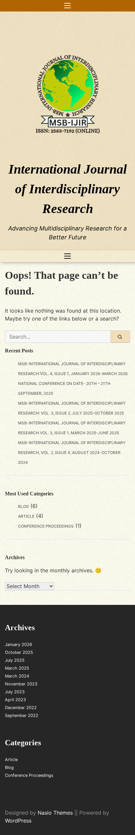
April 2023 (15, 699)
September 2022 (21, 715)
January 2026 (18, 644)
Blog (23, 506)
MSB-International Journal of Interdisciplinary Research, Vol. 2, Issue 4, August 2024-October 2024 (71, 452)
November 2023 (21, 683)
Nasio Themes (56, 812)
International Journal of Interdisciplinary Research (68, 189)
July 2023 (15, 691)
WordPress (18, 820)
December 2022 (21, 707)
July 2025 (15, 660)
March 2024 (17, 676)
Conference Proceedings (46, 526)
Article (26, 516)
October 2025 (19, 652)
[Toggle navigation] (67, 6)
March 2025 (17, 668)
